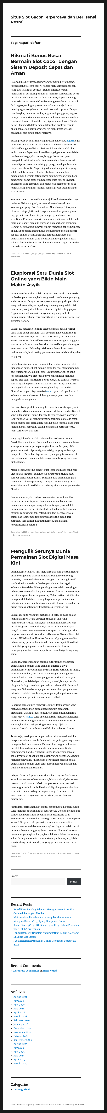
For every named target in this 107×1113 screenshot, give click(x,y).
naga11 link (62, 532)
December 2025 (22, 1028)
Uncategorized (22, 1089)
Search (14, 876)
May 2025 (19, 1055)
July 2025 (19, 1047)
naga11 (70, 140)
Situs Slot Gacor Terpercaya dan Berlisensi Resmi (32, 1104)
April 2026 (19, 1012)
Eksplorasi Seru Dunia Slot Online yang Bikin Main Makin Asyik (42, 278)
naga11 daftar (45, 254)
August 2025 (20, 1043)
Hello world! (50, 970)
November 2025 (22, 1032)
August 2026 (21, 996)
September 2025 (23, 1040)
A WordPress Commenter (25, 970)
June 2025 (19, 1051)
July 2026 (19, 1000)
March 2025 (20, 1063)
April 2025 (19, 1059)
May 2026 (19, 1008)
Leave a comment (21, 535)
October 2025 (21, 1036)
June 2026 (19, 1004)
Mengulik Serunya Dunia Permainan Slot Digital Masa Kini (45, 557)
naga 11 (28, 254)
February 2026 (22, 1020)
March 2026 (20, 1016)
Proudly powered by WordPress (70, 1104)
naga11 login (57, 254)
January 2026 (21, 1024)
